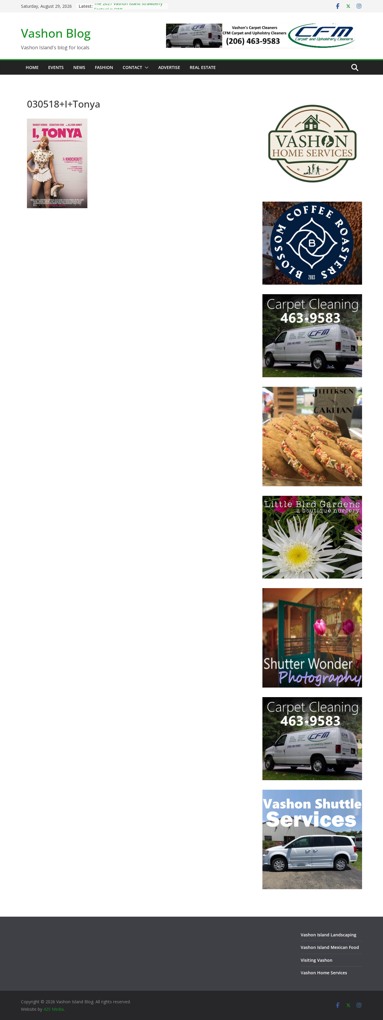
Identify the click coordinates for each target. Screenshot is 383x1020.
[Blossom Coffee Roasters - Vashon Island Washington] (312, 205)
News (79, 67)
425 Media (53, 1009)
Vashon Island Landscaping (328, 935)
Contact (132, 67)
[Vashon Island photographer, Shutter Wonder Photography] (312, 592)
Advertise (169, 67)
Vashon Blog (56, 33)
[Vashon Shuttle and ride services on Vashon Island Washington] (312, 793)
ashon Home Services (325, 972)
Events (56, 67)
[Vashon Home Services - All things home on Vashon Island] (312, 96)
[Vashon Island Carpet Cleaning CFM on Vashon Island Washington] (312, 298)
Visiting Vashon (316, 960)
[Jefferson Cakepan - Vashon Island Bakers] (312, 390)
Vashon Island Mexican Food (330, 947)
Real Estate (203, 67)
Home (32, 67)
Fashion (104, 67)
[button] (145, 67)
